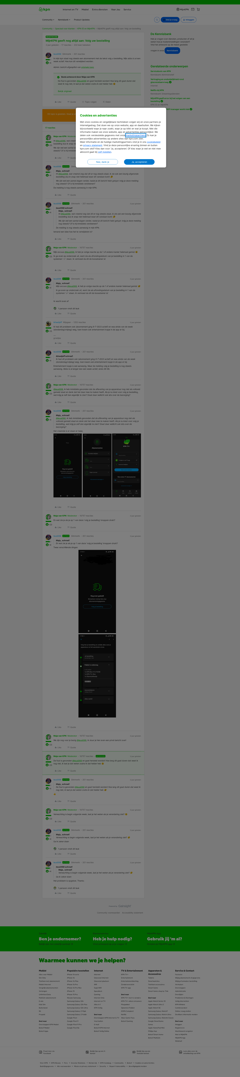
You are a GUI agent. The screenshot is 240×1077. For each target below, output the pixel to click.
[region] (121, 138)
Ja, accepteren (139, 162)
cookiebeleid (153, 142)
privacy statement (92, 145)
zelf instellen (104, 152)
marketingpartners (135, 135)
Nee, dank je (102, 162)
